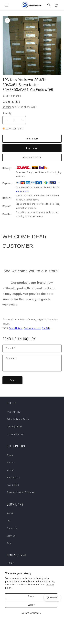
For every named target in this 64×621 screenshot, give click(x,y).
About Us (11, 535)
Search (10, 513)
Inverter (10, 470)
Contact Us (12, 528)
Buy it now (32, 148)
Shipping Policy (14, 426)
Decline (31, 604)
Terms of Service (15, 433)
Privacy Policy (13, 411)
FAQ (9, 520)
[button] (6, 5)
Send (12, 380)
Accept (31, 596)
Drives (10, 455)
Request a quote (32, 157)
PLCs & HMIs (13, 484)
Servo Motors (13, 477)
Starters (11, 462)
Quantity (6, 113)
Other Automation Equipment (21, 492)
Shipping (6, 106)
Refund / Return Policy (18, 419)
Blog (9, 543)
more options (22, 191)
